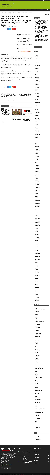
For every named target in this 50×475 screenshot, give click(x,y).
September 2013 (37, 278)
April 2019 (36, 180)
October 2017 (37, 206)
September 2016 (37, 225)
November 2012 (37, 293)
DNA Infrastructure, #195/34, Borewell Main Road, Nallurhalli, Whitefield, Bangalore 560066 (25, 94)
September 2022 (37, 119)
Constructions (37, 334)
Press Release (37, 392)
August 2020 (37, 156)
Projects (36, 396)
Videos (36, 428)
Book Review (37, 317)
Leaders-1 (36, 374)
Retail (36, 411)
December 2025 (37, 64)
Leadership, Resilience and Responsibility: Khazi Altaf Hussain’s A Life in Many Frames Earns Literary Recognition (42, 36)
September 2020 (37, 155)
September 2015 (37, 243)
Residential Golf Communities (40, 408)
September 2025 (37, 68)
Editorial (36, 342)
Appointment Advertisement (40, 309)
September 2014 (37, 260)
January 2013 (37, 290)
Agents (36, 308)
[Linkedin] (45, 0)
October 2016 (37, 224)
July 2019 (36, 175)
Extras (36, 346)
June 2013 (36, 282)
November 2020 (37, 152)
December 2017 (37, 203)
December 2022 (37, 115)
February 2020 (37, 165)
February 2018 (37, 200)
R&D (35, 403)
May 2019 (36, 178)
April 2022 (36, 127)
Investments (37, 362)
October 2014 (37, 259)
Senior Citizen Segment (39, 412)
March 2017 (37, 216)
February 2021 (37, 147)
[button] (48, 9)
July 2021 (36, 140)
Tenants (36, 421)
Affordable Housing (38, 306)
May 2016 (36, 231)
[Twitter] (46, 0)
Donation (42, 9)
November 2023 (37, 99)
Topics (6, 9)
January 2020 (37, 166)
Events (36, 345)
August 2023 (37, 103)
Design (36, 339)
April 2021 (36, 144)
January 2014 (37, 272)
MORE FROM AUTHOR (13, 106)
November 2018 (37, 187)
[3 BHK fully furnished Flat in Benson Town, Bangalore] (20, 462)
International (37, 359)
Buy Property (37, 324)
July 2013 (36, 281)
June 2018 (36, 194)
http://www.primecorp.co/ (26, 51)
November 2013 (37, 275)
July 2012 (36, 294)
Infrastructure (37, 355)
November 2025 (37, 65)
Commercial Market (38, 331)
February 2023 (37, 112)
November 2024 (37, 83)
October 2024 (37, 84)
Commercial (37, 330)
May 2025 (36, 74)
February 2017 (37, 218)
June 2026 (36, 56)
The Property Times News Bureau (6, 26)
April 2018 (36, 197)
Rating (36, 405)
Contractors (37, 336)
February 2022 (37, 130)
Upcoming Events (38, 427)
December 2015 (37, 238)
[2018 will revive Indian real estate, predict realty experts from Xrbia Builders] (20, 452)
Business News (32, 9)
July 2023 (36, 105)
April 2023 (36, 109)
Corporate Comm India (21, 474)
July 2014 (36, 263)
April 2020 (36, 162)
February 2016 (37, 235)
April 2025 (36, 75)
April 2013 (36, 285)
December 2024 (37, 81)
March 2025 (37, 77)
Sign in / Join (12, 0)
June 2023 (36, 106)
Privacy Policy (37, 474)
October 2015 (37, 241)
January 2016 (37, 237)
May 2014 (36, 266)
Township (36, 424)
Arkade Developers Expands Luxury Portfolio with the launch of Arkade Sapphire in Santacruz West (41, 27)
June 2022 (36, 124)
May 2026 (36, 58)
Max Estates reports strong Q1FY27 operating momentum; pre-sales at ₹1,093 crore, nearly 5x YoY (41, 31)
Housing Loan (37, 353)
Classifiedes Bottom (38, 327)
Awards (2, 108)
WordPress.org (37, 439)
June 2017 (36, 212)
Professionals (37, 393)
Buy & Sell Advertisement (39, 321)
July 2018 (36, 193)
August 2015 (37, 244)
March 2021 (37, 146)
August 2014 (37, 262)
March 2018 (37, 199)
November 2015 (37, 240)
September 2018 (37, 190)
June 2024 (36, 89)
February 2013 (37, 288)
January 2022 (37, 131)
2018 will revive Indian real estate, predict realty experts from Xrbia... (27, 452)
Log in (36, 435)
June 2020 (36, 159)
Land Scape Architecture (39, 368)
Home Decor (37, 352)
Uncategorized (37, 425)
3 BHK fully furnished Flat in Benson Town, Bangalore (27, 462)
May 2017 (36, 213)
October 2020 (37, 153)
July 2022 (36, 122)
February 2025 (37, 78)
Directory (25, 9)
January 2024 (37, 96)
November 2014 (37, 257)
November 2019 (37, 169)
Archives (36, 312)
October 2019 (37, 171)
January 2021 (37, 149)
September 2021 (37, 137)
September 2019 (37, 172)
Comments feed (37, 438)
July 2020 (36, 158)
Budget (36, 318)
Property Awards (38, 399)
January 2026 (37, 62)
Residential (37, 406)
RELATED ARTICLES (5, 106)
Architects (37, 311)
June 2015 (36, 247)
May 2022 (36, 125)
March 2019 (37, 181)
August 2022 (37, 121)
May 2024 (36, 90)
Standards (37, 415)
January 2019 (37, 184)
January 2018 (37, 202)
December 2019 (37, 168)
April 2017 (36, 215)
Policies (36, 387)
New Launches (37, 384)
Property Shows (38, 400)
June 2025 (36, 72)
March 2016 (37, 234)
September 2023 (37, 102)
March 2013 (37, 287)
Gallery (36, 349)
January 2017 (37, 219)
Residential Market (38, 409)
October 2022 (37, 118)
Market (36, 380)
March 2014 (37, 269)
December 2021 (37, 133)
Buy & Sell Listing (38, 323)
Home (3, 9)
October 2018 (37, 188)
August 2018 (37, 191)
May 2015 (36, 249)
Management (12, 9)
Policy (36, 389)
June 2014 (36, 265)
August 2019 (37, 174)
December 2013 (37, 274)
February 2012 (37, 296)
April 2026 (36, 59)
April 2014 (36, 268)
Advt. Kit (37, 9)
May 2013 (36, 284)
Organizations (37, 386)
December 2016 (37, 221)
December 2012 (37, 291)
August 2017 (37, 209)
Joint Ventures (37, 367)
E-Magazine (37, 340)
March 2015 (37, 252)
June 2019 (36, 177)
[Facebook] (43, 0)
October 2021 (37, 136)
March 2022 (37, 128)
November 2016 (37, 222)
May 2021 (36, 143)
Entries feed (37, 436)
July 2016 (36, 228)
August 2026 (37, 53)
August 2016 (37, 227)
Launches (36, 371)
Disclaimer (41, 474)
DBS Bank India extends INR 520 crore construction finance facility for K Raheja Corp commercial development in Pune (27, 118)
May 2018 (36, 196)
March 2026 (37, 61)
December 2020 (37, 150)
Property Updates (38, 402)
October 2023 (37, 100)
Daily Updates (19, 9)
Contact (32, 474)
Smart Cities (37, 414)
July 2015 (36, 246)
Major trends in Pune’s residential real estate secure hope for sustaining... (27, 457)
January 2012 (37, 297)
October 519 (37, 300)
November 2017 (37, 205)
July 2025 (36, 71)
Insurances (37, 358)
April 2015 (36, 250)
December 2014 (37, 256)
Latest (36, 370)
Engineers (36, 343)
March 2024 (37, 93)
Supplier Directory (38, 418)
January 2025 (37, 80)
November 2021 (37, 134)
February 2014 (37, 271)
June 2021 (36, 141)
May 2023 (36, 108)
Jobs (35, 364)
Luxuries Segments (38, 377)
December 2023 (37, 97)
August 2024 (37, 87)
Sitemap (45, 474)
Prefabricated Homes (38, 390)
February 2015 (37, 253)
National (36, 381)
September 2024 (37, 86)
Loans (36, 375)
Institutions (37, 356)
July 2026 (36, 55)
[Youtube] (48, 0)
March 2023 (37, 111)
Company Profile (9, 12)
